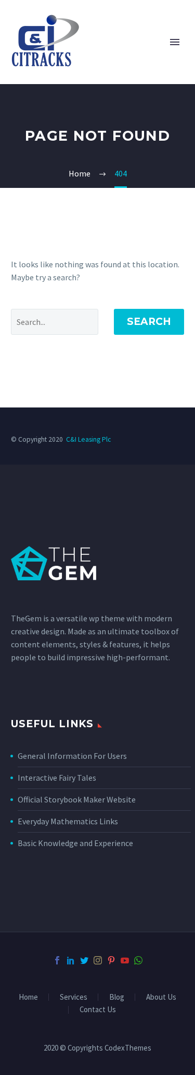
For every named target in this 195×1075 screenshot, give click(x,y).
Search (149, 322)
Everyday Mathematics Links (68, 821)
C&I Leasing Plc (88, 439)
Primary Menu (174, 42)
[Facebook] (57, 960)
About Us (161, 997)
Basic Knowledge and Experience (75, 843)
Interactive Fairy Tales (57, 777)
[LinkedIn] (71, 960)
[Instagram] (98, 960)
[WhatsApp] (138, 960)
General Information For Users (72, 756)
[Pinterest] (111, 960)
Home (28, 997)
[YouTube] (125, 960)
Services (73, 997)
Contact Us (98, 1010)
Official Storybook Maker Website (77, 799)
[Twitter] (84, 960)
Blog (116, 997)
